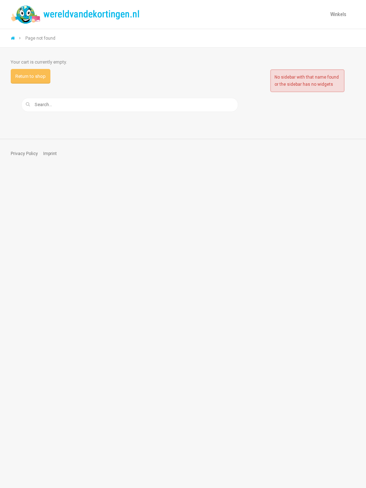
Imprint (50, 153)
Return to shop (30, 76)
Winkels (338, 14)
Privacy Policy (24, 153)
